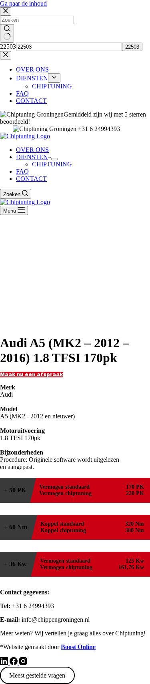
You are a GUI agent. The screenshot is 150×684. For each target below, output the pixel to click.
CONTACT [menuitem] (31, 100)
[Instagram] (23, 662)
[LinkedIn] (5, 662)
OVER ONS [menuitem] (32, 69)
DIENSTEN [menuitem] (32, 78)
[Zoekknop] (7, 33)
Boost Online (78, 646)
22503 (8, 46)
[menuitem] (54, 78)
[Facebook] (14, 662)
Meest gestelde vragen (37, 675)
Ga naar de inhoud (23, 3)
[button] (31, 374)
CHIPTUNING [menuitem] (52, 86)
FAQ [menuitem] (22, 93)
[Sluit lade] (5, 55)
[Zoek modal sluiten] (5, 11)
